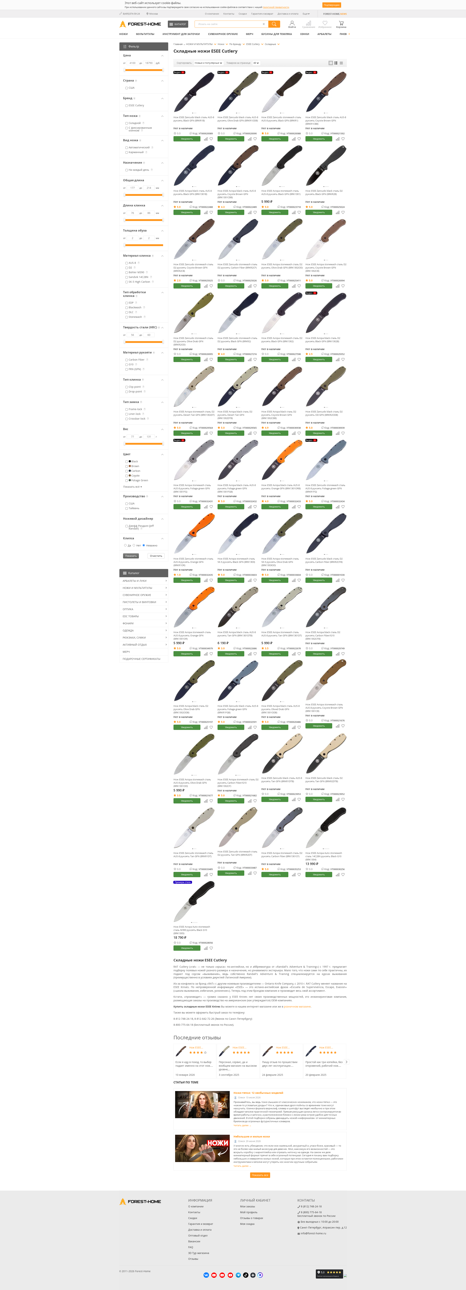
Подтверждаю (332, 5)
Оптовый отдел (198, 1235)
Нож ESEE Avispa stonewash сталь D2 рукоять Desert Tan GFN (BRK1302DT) (194, 413)
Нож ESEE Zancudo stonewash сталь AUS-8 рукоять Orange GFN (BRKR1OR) (193, 562)
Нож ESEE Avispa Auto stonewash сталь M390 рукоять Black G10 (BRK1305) (191, 930)
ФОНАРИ (128, 623)
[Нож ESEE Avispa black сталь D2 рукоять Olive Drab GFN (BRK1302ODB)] (194, 680)
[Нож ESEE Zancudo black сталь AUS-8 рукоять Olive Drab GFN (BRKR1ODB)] (238, 92)
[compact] (341, 63)
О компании (212, 13)
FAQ (190, 1247)
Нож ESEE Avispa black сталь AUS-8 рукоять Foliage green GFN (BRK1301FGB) (237, 488)
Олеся (241, 1097)
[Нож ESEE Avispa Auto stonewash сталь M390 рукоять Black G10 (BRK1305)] (194, 901)
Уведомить (187, 138)
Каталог (133, 573)
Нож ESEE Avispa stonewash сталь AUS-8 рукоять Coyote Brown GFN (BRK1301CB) (324, 708)
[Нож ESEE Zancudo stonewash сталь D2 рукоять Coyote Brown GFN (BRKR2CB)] (194, 239)
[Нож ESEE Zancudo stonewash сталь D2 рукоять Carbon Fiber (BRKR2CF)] (238, 239)
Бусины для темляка (276, 34)
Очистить (156, 556)
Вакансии (194, 1241)
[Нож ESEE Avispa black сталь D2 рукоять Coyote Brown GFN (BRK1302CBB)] (282, 386)
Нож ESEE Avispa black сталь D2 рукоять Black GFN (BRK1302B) (322, 339)
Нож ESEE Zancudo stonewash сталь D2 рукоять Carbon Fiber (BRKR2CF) (237, 266)
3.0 (223, 648)
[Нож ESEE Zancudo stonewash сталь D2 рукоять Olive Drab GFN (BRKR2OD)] (194, 312)
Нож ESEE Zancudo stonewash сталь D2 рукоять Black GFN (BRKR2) (237, 339)
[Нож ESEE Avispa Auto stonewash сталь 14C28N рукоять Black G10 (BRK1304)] (326, 827)
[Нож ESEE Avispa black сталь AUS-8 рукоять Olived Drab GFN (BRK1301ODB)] (282, 680)
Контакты (228, 13)
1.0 (179, 574)
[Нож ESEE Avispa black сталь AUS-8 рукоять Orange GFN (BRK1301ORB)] (282, 459)
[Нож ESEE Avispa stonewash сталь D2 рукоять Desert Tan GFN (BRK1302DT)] (194, 386)
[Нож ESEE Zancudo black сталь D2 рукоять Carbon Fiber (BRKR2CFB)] (326, 533)
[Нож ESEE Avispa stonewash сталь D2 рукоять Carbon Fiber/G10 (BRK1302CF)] (238, 754)
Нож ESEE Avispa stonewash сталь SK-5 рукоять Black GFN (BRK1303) (236, 560)
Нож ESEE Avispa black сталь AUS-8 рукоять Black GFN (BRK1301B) (192, 192)
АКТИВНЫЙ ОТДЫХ (135, 644)
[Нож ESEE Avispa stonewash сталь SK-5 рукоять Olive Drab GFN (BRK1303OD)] (282, 533)
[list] (336, 63)
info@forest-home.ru (313, 1233)
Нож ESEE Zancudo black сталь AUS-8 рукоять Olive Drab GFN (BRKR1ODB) (238, 119)
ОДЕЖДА (128, 630)
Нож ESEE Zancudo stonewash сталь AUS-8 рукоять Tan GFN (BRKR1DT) (193, 854)
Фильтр (134, 46)
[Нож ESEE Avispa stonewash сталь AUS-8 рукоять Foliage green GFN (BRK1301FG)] (194, 459)
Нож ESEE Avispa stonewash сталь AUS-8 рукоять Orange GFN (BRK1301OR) (192, 635)
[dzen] (253, 1276)
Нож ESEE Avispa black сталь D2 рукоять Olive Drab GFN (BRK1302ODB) (190, 709)
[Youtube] (214, 1275)
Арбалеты (324, 34)
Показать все (260, 1175)
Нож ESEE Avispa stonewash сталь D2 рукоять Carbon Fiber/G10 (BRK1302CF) (238, 783)
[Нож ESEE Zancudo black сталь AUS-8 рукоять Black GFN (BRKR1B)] (194, 92)
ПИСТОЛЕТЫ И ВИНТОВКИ (139, 602)
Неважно (151, 545)
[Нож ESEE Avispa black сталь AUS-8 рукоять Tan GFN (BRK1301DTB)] (238, 607)
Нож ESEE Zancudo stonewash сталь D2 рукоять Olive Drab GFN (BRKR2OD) (193, 341)
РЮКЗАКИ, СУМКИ (134, 637)
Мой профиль (248, 1212)
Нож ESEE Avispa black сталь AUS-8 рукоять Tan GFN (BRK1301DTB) (237, 634)
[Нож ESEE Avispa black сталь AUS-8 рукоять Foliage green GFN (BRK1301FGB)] (238, 459)
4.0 (223, 354)
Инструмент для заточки (181, 34)
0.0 (179, 133)
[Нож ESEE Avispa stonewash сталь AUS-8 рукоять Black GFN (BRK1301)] (282, 165)
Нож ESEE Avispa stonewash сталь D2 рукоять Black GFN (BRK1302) (281, 339)
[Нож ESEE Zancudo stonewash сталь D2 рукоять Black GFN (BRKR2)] (238, 312)
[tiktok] (245, 1275)
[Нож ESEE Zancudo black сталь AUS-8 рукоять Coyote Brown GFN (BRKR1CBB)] (326, 92)
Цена (127, 55)
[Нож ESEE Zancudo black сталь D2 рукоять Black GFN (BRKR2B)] (326, 165)
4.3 (223, 207)
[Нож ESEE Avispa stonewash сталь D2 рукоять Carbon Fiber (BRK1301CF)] (282, 827)
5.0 (266, 133)
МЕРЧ (249, 34)
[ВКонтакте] (206, 1275)
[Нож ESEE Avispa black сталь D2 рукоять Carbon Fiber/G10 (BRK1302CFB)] (326, 607)
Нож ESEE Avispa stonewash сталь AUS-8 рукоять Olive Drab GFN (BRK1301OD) (192, 783)
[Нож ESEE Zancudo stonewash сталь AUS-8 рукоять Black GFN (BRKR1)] (282, 92)
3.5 (266, 648)
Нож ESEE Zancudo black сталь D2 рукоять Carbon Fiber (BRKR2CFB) (324, 560)
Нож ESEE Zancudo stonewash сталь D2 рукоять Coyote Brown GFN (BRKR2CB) (193, 267)
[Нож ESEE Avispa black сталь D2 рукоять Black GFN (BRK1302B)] (326, 312)
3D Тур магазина (198, 1253)
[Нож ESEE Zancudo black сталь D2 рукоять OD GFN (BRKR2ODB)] (326, 386)
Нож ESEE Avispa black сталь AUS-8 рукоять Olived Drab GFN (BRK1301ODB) (280, 709)
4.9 (266, 427)
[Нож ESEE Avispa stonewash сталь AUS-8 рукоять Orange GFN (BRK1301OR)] (194, 607)
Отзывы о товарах (251, 1218)
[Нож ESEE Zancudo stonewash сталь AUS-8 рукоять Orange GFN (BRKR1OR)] (194, 533)
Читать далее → (242, 1125)
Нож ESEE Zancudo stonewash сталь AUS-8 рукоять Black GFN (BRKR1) (281, 119)
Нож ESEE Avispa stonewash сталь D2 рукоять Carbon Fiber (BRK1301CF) (281, 854)
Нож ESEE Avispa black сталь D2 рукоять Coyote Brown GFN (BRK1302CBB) (278, 415)
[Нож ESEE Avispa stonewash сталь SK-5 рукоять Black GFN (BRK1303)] (238, 533)
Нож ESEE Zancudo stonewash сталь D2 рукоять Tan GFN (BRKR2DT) (237, 853)
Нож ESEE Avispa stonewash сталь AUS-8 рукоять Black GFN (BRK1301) (281, 192)
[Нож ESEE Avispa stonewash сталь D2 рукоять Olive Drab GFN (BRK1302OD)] (282, 239)
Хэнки (304, 34)
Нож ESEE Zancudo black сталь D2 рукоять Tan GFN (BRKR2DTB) (324, 779)
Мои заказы (247, 1206)
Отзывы (193, 1259)
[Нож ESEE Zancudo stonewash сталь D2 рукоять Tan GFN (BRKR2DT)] (238, 827)
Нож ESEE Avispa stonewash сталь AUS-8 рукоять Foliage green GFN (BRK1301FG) (192, 488)
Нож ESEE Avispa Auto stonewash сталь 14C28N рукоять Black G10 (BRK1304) (323, 856)
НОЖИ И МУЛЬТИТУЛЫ (137, 588)
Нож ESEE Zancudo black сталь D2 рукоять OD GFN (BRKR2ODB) (324, 413)
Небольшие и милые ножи (252, 1136)
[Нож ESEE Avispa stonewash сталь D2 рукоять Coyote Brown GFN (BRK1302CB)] (326, 239)
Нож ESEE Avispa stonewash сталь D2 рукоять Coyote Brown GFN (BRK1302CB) (325, 267)
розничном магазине (297, 1006)
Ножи (123, 34)
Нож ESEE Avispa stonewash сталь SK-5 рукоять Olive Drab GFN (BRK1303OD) (280, 562)
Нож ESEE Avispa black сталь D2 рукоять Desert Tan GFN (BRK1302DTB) (235, 415)
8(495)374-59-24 (131, 13)
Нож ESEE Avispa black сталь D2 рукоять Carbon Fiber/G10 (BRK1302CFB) (322, 635)
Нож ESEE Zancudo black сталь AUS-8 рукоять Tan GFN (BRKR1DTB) (281, 779)
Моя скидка (247, 1224)
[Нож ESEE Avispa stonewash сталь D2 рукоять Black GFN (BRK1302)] (282, 312)
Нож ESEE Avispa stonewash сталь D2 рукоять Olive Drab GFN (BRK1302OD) (282, 266)
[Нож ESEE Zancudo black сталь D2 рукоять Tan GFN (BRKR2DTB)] (326, 753)
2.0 (179, 280)
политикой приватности (276, 7)
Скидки (243, 13)
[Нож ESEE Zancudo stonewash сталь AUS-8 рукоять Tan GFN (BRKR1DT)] (194, 827)
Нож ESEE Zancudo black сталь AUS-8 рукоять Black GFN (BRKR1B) (193, 119)
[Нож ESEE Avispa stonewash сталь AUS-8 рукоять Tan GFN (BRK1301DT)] (282, 607)
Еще (305, 13)
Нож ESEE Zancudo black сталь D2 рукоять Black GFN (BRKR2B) (324, 192)
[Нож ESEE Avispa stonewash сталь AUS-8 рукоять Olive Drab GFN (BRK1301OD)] (194, 754)
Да (129, 545)
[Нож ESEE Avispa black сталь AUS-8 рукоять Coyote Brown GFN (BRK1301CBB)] (238, 165)
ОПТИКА (128, 609)
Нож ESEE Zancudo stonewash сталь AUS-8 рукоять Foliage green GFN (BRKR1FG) (325, 488)
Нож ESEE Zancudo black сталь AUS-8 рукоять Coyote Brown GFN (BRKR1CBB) (325, 120)
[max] (260, 1275)
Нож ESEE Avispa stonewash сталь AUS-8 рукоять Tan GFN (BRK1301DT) (281, 634)
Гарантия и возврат (262, 13)
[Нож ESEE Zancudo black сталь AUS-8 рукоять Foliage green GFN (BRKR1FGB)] (238, 680)
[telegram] (238, 1275)
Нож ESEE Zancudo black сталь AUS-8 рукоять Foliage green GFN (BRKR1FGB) (238, 709)
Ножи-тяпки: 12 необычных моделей (258, 1093)
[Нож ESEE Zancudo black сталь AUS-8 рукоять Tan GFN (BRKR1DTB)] (282, 753)
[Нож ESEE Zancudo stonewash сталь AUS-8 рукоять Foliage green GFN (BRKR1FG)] (326, 459)
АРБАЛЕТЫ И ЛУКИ (135, 580)
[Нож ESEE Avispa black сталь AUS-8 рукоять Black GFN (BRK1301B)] (194, 165)
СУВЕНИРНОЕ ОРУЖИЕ (223, 34)
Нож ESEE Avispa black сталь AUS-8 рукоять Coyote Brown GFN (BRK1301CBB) (237, 194)
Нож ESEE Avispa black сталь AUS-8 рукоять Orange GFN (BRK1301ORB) (281, 486)
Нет (138, 545)
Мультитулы (145, 34)
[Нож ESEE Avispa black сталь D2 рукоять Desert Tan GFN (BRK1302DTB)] (238, 386)
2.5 (311, 354)
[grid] (331, 63)
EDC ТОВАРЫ (131, 616)
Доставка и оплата (288, 13)
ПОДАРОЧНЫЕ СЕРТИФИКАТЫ (141, 659)
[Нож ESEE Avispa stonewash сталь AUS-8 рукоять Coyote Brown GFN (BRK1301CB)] (326, 680)
